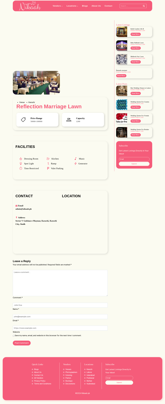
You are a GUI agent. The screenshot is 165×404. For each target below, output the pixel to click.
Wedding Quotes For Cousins (140, 102)
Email (16, 320)
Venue (22, 102)
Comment (18, 297)
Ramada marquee (121, 70)
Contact (108, 6)
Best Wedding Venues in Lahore (141, 88)
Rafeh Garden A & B (137, 29)
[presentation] (121, 32)
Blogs (85, 6)
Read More (136, 34)
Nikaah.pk (86, 393)
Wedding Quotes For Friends (140, 116)
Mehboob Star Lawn (137, 56)
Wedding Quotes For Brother (140, 129)
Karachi (32, 102)
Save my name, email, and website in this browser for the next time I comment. (48, 335)
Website (16, 332)
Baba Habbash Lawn (137, 43)
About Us (96, 6)
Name (16, 309)
